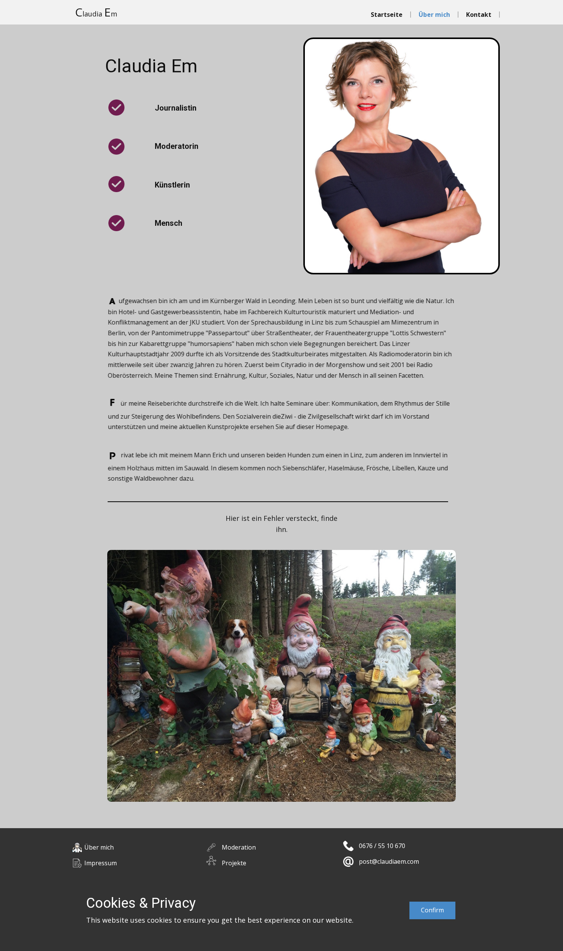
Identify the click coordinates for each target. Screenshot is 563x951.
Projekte (234, 863)
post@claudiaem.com (389, 861)
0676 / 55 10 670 (382, 846)
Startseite (387, 14)
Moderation (239, 847)
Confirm (432, 910)
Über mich (434, 14)
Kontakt (478, 14)
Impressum (100, 863)
